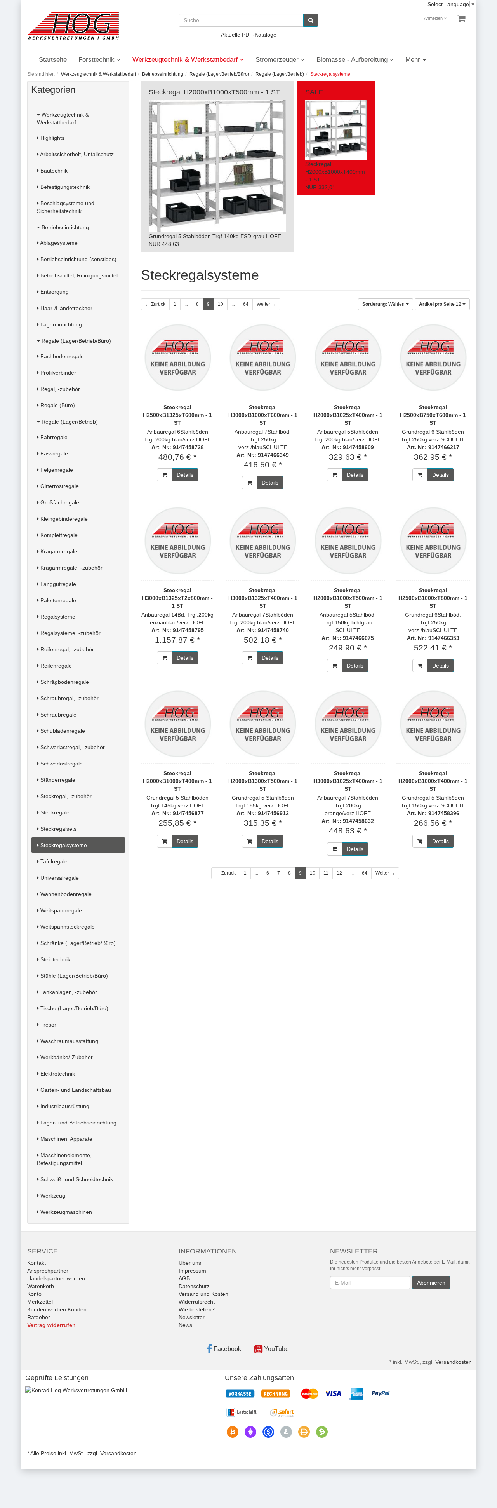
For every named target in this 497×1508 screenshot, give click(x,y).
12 (440, 304)
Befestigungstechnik (64, 187)
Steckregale (54, 812)
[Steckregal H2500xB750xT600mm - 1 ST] (433, 357)
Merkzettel (40, 1302)
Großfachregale (59, 502)
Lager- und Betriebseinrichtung (77, 1122)
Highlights (51, 138)
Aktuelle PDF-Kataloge (248, 34)
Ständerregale (57, 780)
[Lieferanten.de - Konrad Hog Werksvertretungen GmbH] (76, 1390)
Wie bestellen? (197, 1309)
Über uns (190, 1263)
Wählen (384, 304)
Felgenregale (56, 470)
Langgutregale (57, 584)
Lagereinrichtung (60, 324)
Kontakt (36, 1263)
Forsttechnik (97, 59)
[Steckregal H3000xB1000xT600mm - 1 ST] (262, 357)
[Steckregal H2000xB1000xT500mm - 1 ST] (347, 540)
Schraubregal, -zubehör (69, 698)
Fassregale (53, 453)
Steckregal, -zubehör (65, 796)
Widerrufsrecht (197, 1302)
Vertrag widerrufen (51, 1325)
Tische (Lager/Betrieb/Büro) (73, 1008)
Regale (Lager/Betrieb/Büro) (75, 341)
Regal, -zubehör (59, 389)
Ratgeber (38, 1317)
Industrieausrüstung (64, 1106)
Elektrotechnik (57, 1073)
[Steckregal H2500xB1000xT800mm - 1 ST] (433, 540)
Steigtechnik (54, 959)
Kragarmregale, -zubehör (71, 568)
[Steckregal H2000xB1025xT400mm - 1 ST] (347, 357)
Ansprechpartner (47, 1270)
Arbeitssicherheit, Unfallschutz (76, 154)
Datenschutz (194, 1286)
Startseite (53, 59)
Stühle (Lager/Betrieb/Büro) (73, 976)
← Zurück (155, 304)
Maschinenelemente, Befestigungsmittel (64, 1159)
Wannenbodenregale (65, 894)
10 (220, 304)
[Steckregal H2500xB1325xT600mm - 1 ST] (177, 357)
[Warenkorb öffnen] (461, 19)
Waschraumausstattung (68, 1041)
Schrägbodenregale (64, 682)
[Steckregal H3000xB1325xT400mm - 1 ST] (262, 540)
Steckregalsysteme (63, 845)
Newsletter (192, 1317)
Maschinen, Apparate (65, 1139)
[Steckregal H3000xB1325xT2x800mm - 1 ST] (177, 540)
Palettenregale (57, 600)
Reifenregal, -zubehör (66, 649)
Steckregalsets (57, 829)
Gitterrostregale (59, 486)
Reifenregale (55, 665)
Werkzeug (52, 1195)
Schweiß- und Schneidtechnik (76, 1179)
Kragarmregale (58, 551)
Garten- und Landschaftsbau (75, 1090)
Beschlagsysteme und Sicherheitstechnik (65, 207)
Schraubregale (57, 714)
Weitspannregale (60, 910)
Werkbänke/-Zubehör (66, 1057)
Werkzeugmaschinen (65, 1212)
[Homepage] (73, 26)
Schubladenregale (62, 731)
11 (325, 873)
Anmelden (434, 18)
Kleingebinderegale (63, 519)
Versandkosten (453, 1362)
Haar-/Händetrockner (65, 308)
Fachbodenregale (61, 356)
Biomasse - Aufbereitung (352, 59)
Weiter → (266, 304)
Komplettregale (58, 535)
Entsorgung (54, 292)
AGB (184, 1278)
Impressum (192, 1270)
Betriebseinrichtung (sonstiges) (77, 259)
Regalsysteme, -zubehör (70, 633)
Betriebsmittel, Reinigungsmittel (78, 275)
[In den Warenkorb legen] (164, 474)
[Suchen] (310, 20)
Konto (34, 1294)
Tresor (47, 1025)
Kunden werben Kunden (57, 1309)
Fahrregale (53, 437)
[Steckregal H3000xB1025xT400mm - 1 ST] (347, 723)
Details (185, 475)
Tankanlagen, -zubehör (68, 992)
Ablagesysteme (58, 243)
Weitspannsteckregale (67, 927)
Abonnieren (431, 1283)
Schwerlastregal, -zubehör (72, 747)
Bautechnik (53, 170)
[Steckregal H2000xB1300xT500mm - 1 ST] (262, 723)
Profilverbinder (57, 373)
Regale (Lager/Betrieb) (69, 421)
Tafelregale (53, 861)
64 (245, 304)
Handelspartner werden (56, 1278)
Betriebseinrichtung (64, 227)
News (185, 1325)
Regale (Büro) (57, 405)
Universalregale (59, 878)
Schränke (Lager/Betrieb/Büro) (77, 943)
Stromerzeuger (278, 59)
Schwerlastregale (61, 763)
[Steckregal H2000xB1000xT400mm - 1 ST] (177, 723)
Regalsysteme (57, 617)
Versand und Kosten (203, 1294)
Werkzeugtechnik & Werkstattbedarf (186, 59)
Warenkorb (40, 1286)
